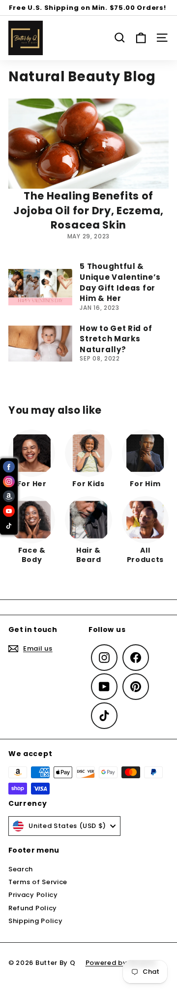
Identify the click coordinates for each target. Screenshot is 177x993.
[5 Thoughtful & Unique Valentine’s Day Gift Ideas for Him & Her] (40, 287)
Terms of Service (37, 882)
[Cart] (140, 38)
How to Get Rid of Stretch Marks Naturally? (116, 339)
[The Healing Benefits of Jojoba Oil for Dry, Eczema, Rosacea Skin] (88, 144)
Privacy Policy (33, 894)
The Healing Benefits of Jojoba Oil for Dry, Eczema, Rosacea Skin (88, 210)
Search (20, 869)
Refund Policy (32, 908)
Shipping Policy (35, 921)
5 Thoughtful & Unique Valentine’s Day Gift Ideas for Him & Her (120, 282)
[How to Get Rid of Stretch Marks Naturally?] (40, 344)
